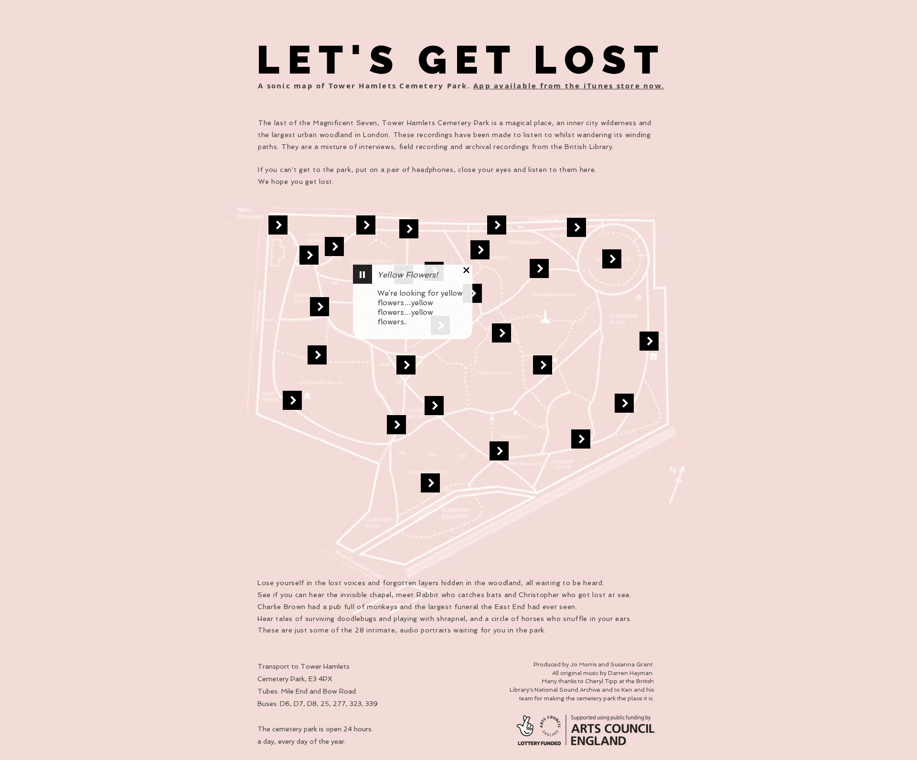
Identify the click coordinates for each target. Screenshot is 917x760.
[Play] (362, 274)
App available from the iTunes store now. (568, 86)
